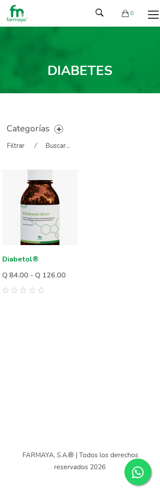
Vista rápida (68, 282)
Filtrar (15, 145)
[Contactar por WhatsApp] (137, 472)
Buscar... (57, 145)
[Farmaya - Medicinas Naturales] (17, 13)
